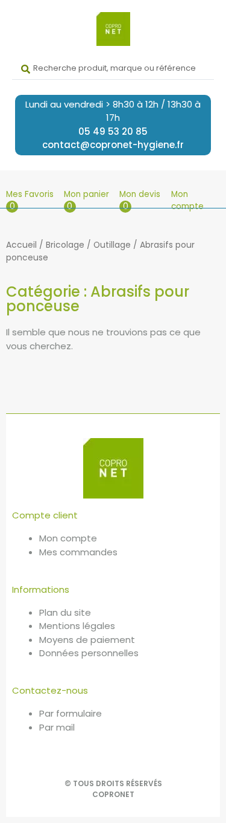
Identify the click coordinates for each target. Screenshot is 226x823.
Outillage (112, 245)
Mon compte (187, 200)
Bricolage (65, 245)
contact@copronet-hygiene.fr (113, 144)
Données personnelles (89, 653)
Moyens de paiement (87, 639)
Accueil (21, 245)
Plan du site (65, 612)
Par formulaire (70, 713)
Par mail (57, 727)
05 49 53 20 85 (113, 131)
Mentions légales (77, 625)
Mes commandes (78, 552)
